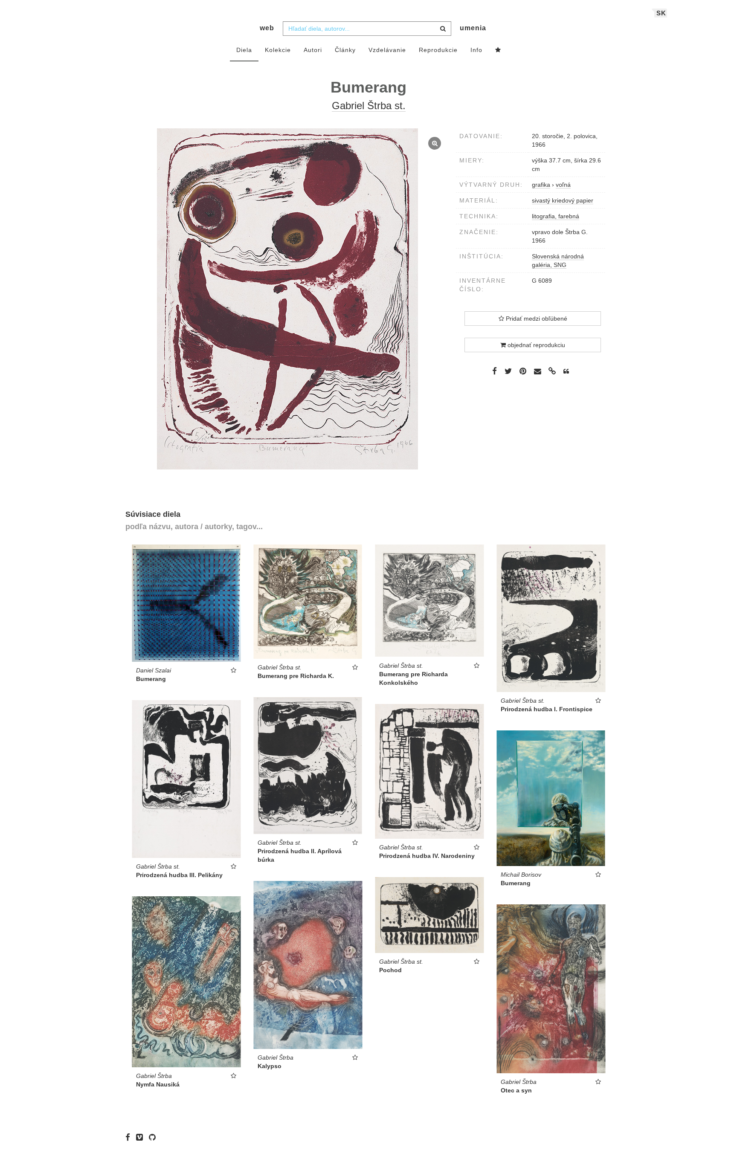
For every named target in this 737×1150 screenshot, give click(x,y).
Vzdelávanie (387, 49)
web (267, 28)
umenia (473, 28)
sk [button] (661, 13)
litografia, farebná (555, 216)
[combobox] (367, 28)
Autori (313, 49)
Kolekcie (278, 49)
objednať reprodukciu (535, 345)
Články (345, 49)
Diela (244, 49)
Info (476, 49)
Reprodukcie (438, 49)
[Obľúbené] (498, 50)
